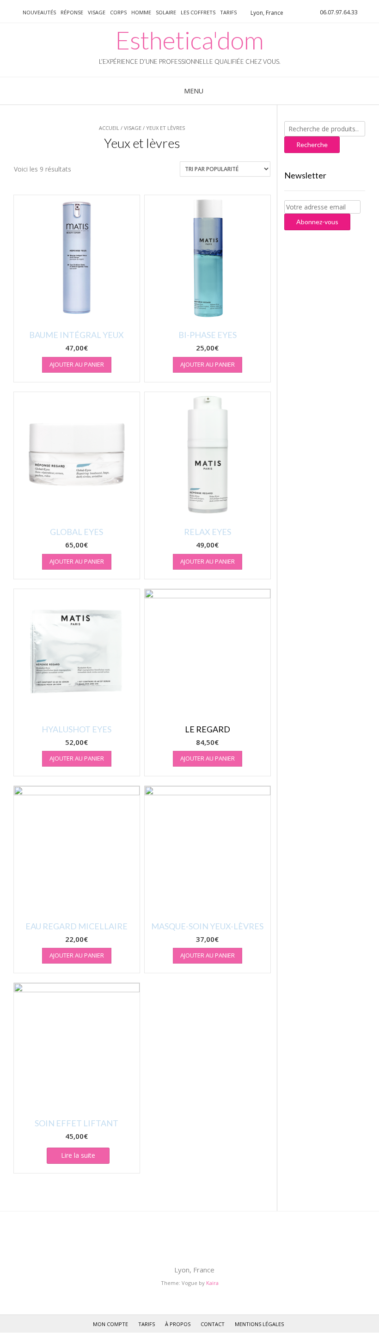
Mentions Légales (259, 1324)
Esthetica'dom (189, 40)
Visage (96, 12)
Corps (118, 12)
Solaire (166, 12)
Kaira (212, 1282)
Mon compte (110, 1324)
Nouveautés (39, 12)
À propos (177, 1324)
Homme (141, 12)
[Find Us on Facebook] (10, 12)
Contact (213, 1324)
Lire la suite (78, 1155)
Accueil (109, 127)
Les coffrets (198, 12)
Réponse (72, 12)
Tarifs (228, 12)
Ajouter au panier (76, 364)
